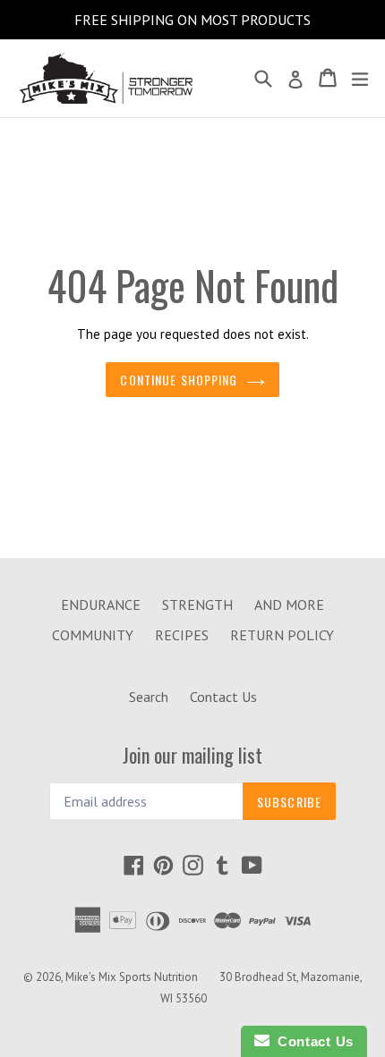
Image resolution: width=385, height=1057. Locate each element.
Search (148, 697)
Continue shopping (178, 379)
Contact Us (223, 697)
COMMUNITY (92, 635)
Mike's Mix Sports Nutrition (131, 977)
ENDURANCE (101, 604)
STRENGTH (197, 604)
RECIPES (182, 635)
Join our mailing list (192, 754)
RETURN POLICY (282, 635)
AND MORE (289, 604)
